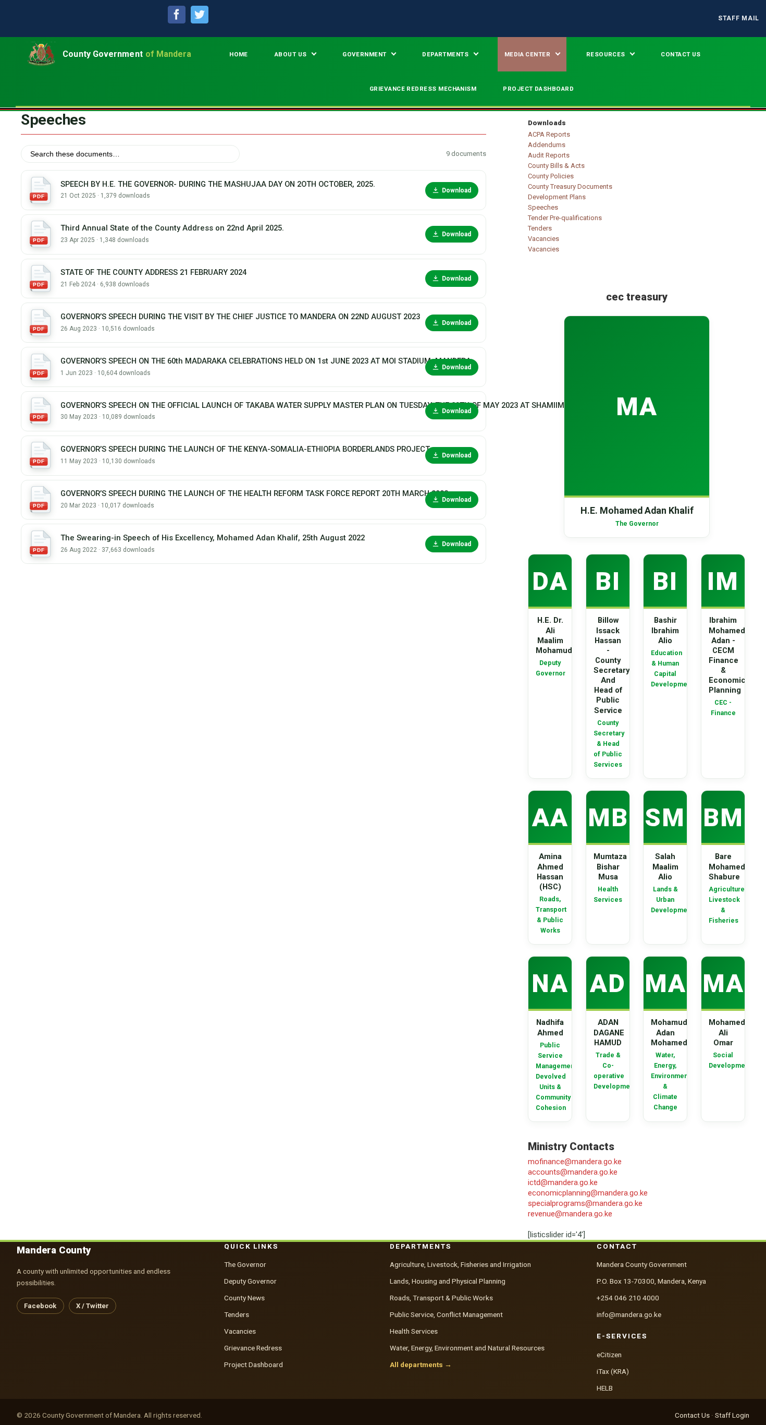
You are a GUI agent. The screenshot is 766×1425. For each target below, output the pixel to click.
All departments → (421, 1364)
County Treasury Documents (570, 186)
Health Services (414, 1331)
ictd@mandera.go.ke (563, 1182)
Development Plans (557, 197)
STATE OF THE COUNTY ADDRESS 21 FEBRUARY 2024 (153, 272)
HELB (605, 1388)
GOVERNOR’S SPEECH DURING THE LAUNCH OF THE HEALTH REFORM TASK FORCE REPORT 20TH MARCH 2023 (239, 493)
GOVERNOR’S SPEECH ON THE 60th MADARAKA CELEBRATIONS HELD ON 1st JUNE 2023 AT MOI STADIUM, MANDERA (239, 361)
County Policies (551, 176)
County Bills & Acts (556, 166)
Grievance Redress (253, 1348)
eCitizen (609, 1354)
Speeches (543, 207)
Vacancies (543, 239)
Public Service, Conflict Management (446, 1314)
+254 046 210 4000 (628, 1298)
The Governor (245, 1264)
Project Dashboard (253, 1364)
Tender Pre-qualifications (565, 218)
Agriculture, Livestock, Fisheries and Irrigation (460, 1264)
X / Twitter (92, 1306)
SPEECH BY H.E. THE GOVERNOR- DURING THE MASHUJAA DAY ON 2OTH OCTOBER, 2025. (217, 184)
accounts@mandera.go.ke (572, 1172)
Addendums (546, 145)
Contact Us (692, 1415)
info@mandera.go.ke (629, 1314)
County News (244, 1298)
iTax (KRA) (613, 1371)
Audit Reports (549, 155)
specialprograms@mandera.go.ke (585, 1203)
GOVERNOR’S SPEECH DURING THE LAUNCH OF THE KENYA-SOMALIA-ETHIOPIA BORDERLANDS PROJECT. (239, 449)
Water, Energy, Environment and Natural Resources (467, 1348)
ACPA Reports (549, 134)
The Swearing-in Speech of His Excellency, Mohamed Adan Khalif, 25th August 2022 (212, 537)
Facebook (40, 1306)
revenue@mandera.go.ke (570, 1213)
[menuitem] (738, 19)
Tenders (540, 228)
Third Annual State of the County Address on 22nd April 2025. (172, 228)
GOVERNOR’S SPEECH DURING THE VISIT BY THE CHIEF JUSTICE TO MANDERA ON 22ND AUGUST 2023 (239, 316)
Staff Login (732, 1415)
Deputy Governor (250, 1281)
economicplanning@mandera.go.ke (588, 1193)
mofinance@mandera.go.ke (575, 1161)
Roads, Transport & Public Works (441, 1298)
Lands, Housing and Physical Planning (447, 1281)
